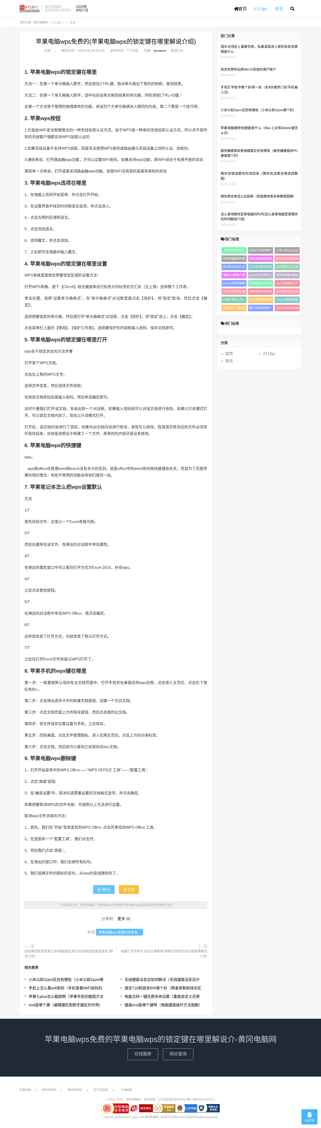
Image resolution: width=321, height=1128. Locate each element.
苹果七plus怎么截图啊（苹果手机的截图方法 (66, 997)
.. (65, 22)
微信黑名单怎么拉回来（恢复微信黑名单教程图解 (234, 267)
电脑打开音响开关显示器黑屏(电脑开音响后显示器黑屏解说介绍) (164, 953)
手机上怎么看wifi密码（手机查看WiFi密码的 (65, 988)
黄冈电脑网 (29, 8)
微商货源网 (49, 1090)
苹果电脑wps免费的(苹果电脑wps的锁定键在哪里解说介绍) (116, 41)
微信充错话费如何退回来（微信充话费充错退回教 (287, 259)
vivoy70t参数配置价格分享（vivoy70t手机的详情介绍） (287, 300)
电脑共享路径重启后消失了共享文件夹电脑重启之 (287, 275)
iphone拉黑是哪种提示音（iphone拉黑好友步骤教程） (234, 284)
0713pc (56, 22)
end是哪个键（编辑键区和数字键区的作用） (66, 1005)
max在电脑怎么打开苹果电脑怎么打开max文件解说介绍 (287, 284)
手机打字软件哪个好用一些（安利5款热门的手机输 (260, 251)
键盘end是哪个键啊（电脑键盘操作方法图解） (163, 1005)
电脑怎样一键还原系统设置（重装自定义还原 (162, 997)
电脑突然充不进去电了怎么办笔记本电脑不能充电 (260, 292)
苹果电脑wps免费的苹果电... (119, 932)
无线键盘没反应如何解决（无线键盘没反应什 (162, 980)
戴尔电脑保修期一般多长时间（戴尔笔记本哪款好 (260, 308)
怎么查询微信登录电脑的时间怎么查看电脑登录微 (260, 267)
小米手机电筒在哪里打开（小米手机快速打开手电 (234, 292)
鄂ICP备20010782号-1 (200, 1099)
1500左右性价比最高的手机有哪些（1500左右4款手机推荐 (287, 308)
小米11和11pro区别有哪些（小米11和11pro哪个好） (287, 251)
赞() (106, 889)
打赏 (130, 889)
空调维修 (126, 1090)
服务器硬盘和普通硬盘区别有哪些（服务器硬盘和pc (260, 259)
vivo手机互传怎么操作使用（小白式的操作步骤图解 (260, 275)
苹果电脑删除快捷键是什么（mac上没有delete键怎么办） (234, 259)
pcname (160, 50)
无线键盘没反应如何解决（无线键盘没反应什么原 (260, 284)
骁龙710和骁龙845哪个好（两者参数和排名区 (163, 988)
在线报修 (142, 1054)
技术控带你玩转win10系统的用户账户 (234, 251)
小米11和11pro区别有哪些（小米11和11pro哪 (66, 980)
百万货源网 (101, 1090)
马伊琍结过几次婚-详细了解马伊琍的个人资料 (287, 267)
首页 (242, 9)
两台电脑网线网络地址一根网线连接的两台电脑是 (260, 300)
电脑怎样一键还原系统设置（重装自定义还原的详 (234, 308)
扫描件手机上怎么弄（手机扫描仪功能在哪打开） (234, 300)
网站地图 (149, 1099)
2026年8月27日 (82, 8)
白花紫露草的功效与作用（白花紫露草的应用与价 (287, 292)
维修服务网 (75, 1090)
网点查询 (178, 1054)
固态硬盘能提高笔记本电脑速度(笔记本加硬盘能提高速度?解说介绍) (68, 953)
